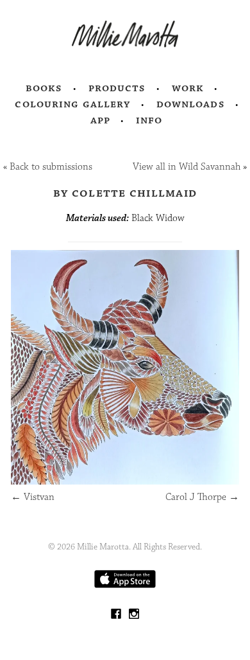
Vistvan (32, 497)
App (100, 120)
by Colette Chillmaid (125, 193)
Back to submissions (51, 167)
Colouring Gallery (72, 104)
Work (188, 88)
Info (149, 120)
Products (117, 88)
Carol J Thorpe (202, 497)
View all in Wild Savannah (186, 167)
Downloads (190, 104)
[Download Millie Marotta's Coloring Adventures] (125, 585)
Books (44, 88)
